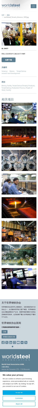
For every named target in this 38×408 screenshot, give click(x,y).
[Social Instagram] (14, 342)
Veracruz (4, 71)
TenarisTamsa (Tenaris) (20, 86)
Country (8, 90)
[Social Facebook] (3, 342)
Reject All (19, 404)
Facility (9, 86)
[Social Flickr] (22, 342)
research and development (11, 73)
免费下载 (8, 60)
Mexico (12, 71)
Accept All (19, 393)
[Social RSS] (25, 342)
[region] (19, 390)
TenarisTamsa (21, 71)
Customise (19, 398)
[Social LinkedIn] (10, 342)
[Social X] (6, 342)
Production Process (18, 88)
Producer (31, 86)
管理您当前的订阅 (9, 337)
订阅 (4, 332)
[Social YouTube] (18, 342)
